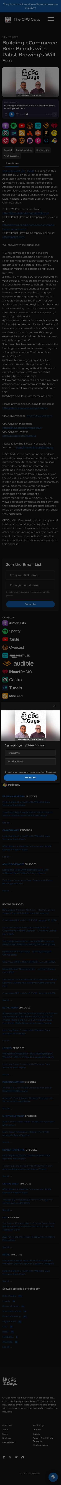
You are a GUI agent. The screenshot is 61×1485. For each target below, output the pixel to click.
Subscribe (30, 777)
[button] (54, 706)
